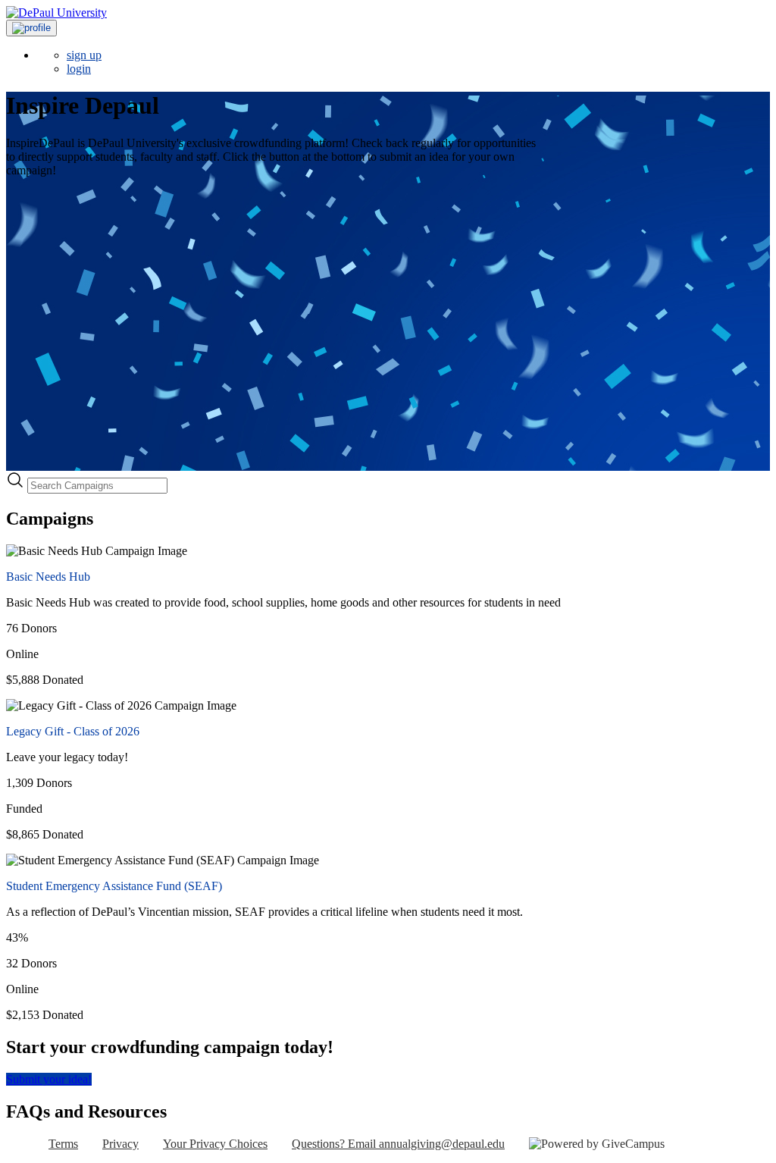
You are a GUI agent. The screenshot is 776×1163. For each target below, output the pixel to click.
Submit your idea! (49, 1079)
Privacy (120, 1143)
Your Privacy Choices (215, 1143)
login (79, 68)
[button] (31, 28)
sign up (84, 55)
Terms (63, 1143)
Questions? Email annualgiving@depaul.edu (398, 1143)
